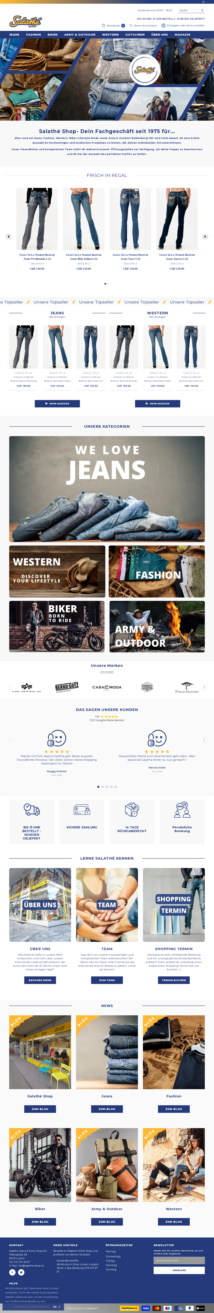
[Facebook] (12, 1272)
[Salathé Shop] (40, 1052)
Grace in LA (23, 373)
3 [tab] (107, 787)
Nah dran (203, 2)
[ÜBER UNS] (40, 905)
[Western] (174, 1165)
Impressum (91, 1308)
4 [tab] (111, 787)
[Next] (205, 236)
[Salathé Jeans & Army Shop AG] (107, 489)
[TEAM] (107, 905)
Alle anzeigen (57, 317)
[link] (107, 79)
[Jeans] (107, 1052)
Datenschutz (74, 1308)
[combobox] (189, 10)
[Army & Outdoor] (107, 1165)
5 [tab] (116, 787)
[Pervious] (8, 236)
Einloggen (173, 25)
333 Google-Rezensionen (106, 720)
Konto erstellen (195, 25)
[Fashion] (174, 1052)
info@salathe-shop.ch (31, 1265)
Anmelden (179, 1270)
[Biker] (40, 1165)
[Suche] (191, 10)
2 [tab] (103, 787)
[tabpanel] (57, 752)
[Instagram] (21, 1272)
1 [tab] (98, 787)
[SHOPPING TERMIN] (174, 905)
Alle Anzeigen (157, 317)
